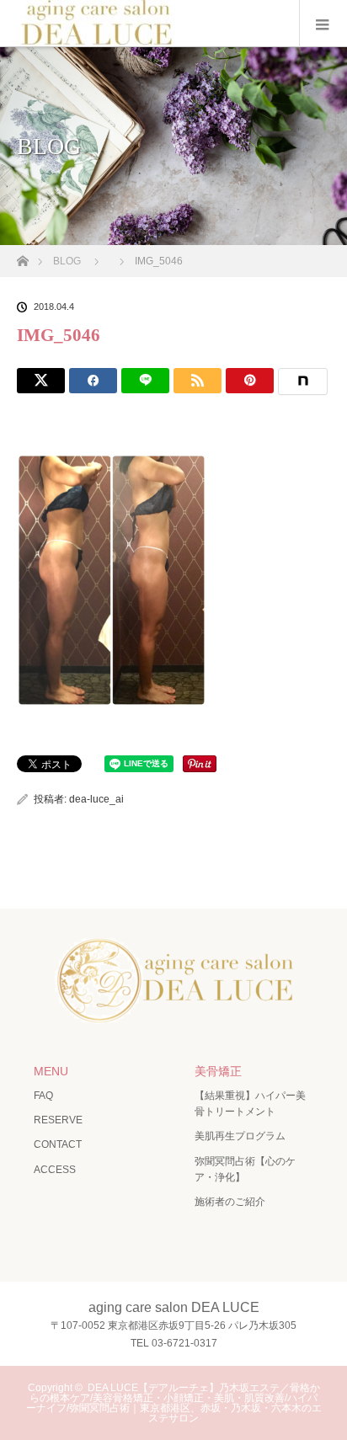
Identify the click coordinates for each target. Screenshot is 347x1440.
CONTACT (58, 1144)
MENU (51, 1071)
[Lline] (145, 380)
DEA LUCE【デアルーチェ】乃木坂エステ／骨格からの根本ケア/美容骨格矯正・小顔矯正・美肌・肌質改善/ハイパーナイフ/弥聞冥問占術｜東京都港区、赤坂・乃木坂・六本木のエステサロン (174, 1403)
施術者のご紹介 (230, 1202)
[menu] (323, 23)
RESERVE (58, 1120)
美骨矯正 (218, 1071)
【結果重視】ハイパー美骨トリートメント (250, 1103)
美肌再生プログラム (240, 1136)
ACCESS (55, 1170)
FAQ (43, 1095)
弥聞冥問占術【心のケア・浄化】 (245, 1169)
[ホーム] (22, 256)
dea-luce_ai (96, 799)
